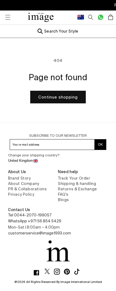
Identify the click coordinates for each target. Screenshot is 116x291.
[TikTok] (79, 271)
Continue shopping (58, 97)
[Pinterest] (69, 271)
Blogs (63, 200)
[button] (5, 17)
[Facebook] (38, 272)
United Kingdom (20, 161)
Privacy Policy (21, 194)
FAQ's (63, 194)
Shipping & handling (77, 183)
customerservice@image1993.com (39, 233)
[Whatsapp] (101, 17)
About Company (23, 183)
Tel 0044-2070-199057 (30, 215)
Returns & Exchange (77, 189)
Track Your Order (74, 178)
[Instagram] (59, 271)
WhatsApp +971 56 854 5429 (34, 221)
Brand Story (19, 178)
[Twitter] (49, 271)
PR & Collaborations (27, 189)
